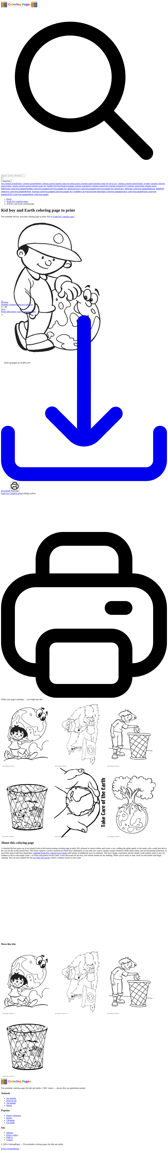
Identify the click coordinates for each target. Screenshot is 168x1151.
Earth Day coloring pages (17, 201)
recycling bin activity (41, 858)
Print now (14, 491)
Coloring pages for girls (60, 188)
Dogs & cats (11, 1101)
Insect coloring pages (131, 191)
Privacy (4, 1149)
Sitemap (9, 1133)
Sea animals (11, 1098)
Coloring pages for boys (107, 188)
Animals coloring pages (109, 191)
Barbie (9, 1118)
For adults (10, 1122)
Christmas (10, 1120)
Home (8, 199)
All (2, 188)
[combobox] (13, 175)
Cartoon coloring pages (83, 188)
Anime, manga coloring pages (39, 191)
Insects (9, 1105)
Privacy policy (12, 1135)
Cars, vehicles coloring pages (133, 188)
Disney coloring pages (14, 188)
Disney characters (13, 1115)
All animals (11, 1103)
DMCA (9, 1137)
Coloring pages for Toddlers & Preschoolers (76, 191)
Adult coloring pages (38, 194)
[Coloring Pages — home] (19, 7)
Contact (9, 1140)
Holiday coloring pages (36, 188)
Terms (9, 1149)
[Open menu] (2, 178)
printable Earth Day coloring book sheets (50, 853)
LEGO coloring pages (17, 194)
